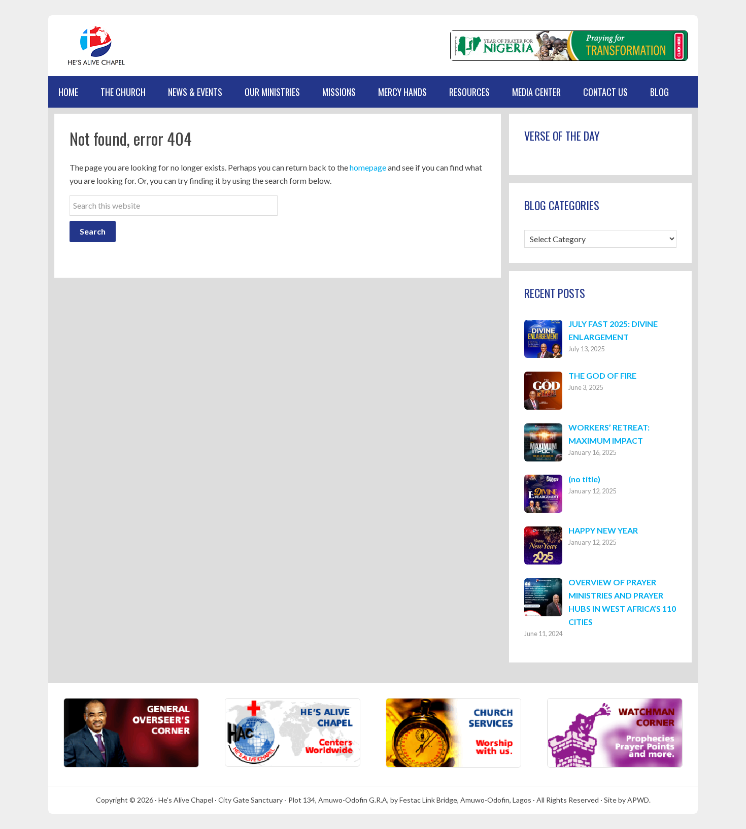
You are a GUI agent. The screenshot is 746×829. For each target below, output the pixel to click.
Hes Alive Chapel (96, 45)
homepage (368, 167)
